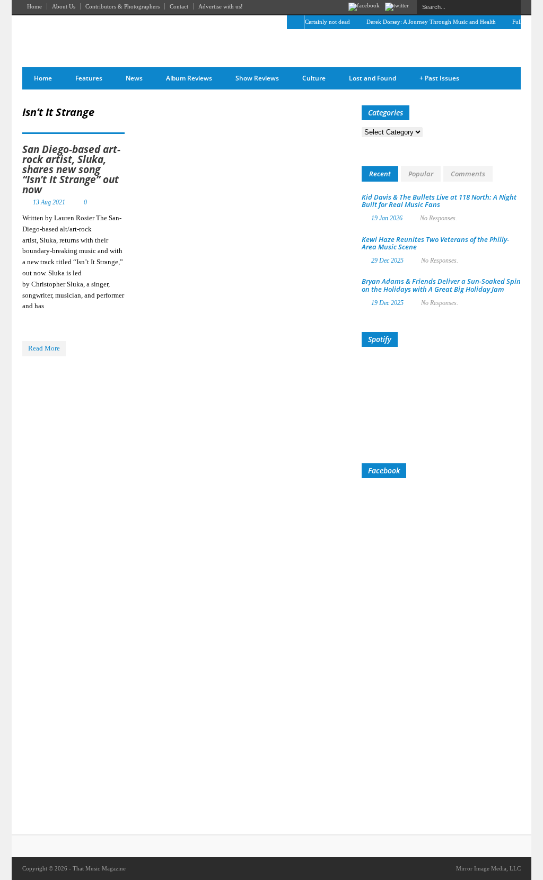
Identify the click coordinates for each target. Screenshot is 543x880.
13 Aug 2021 (49, 202)
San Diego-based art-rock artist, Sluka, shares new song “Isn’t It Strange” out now (71, 169)
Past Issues (439, 78)
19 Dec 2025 (387, 303)
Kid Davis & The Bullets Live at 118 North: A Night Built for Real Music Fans (439, 200)
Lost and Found (372, 78)
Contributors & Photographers (122, 6)
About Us (63, 6)
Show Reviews (257, 78)
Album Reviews (189, 78)
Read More (44, 348)
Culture (314, 78)
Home (34, 6)
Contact (179, 6)
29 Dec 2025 (387, 260)
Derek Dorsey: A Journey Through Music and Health (424, 22)
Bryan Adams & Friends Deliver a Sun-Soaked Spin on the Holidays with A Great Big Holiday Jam (441, 284)
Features (88, 78)
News (134, 78)
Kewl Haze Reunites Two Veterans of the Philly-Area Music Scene (435, 243)
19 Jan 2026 (386, 218)
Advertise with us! (220, 6)
